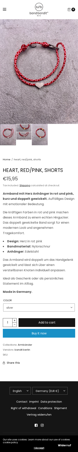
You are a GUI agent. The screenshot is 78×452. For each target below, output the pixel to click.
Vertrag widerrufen (39, 415)
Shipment (60, 408)
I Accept (39, 448)
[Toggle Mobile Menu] (7, 9)
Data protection (51, 402)
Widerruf (64, 445)
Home (6, 159)
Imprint (34, 402)
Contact (21, 402)
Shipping (25, 185)
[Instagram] (42, 425)
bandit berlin (22, 350)
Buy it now (39, 333)
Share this (13, 362)
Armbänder (25, 345)
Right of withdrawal (23, 408)
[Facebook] (36, 425)
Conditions (45, 408)
